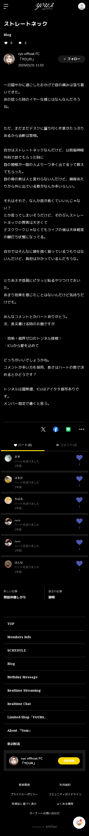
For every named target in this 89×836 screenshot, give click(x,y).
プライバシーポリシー (24, 794)
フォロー (74, 59)
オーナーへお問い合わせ (44, 813)
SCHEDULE (16, 650)
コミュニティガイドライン (65, 794)
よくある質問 (65, 804)
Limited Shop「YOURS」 (27, 717)
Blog (7, 35)
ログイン (81, 6)
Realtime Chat (19, 704)
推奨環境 (24, 785)
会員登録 (68, 761)
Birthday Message (22, 677)
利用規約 (65, 785)
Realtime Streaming (24, 690)
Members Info (19, 637)
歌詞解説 (13, 744)
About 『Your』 (19, 730)
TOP (10, 623)
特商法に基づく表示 (24, 804)
